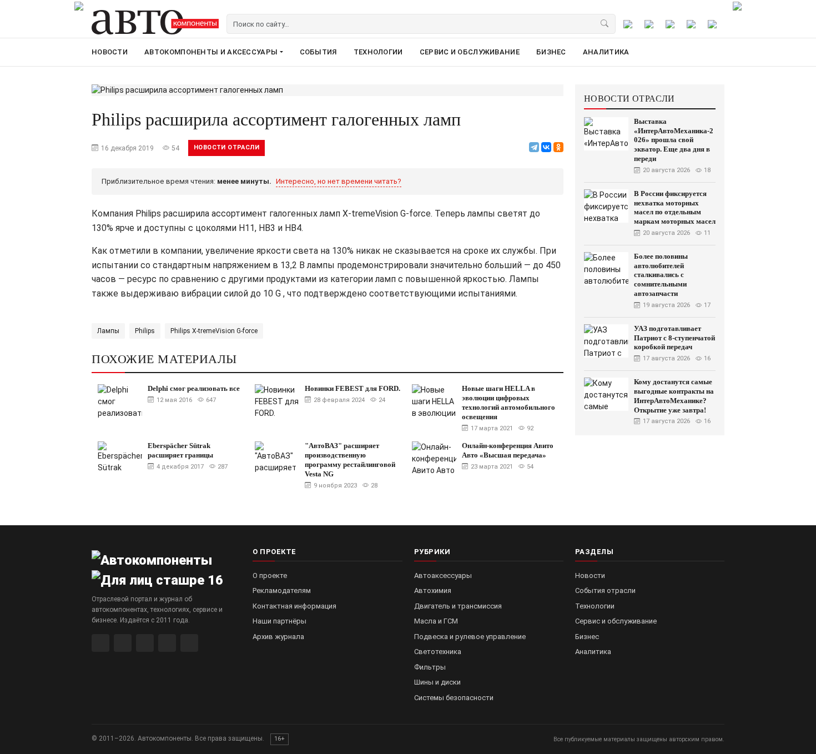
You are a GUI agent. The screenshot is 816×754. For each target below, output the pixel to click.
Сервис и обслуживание (470, 52)
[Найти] (605, 24)
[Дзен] (167, 643)
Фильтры (430, 667)
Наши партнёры (279, 621)
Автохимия (432, 590)
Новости (110, 52)
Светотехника (437, 651)
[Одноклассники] (558, 147)
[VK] (145, 643)
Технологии (378, 52)
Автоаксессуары (443, 575)
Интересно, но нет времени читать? (338, 181)
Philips (145, 331)
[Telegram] (534, 147)
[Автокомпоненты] (155, 22)
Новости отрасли (226, 147)
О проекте (270, 575)
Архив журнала (278, 636)
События (318, 52)
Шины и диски (437, 682)
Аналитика (606, 52)
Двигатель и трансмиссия (458, 606)
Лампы (108, 331)
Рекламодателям (282, 590)
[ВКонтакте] (546, 147)
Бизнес (551, 52)
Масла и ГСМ (436, 621)
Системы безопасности (453, 697)
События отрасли (605, 590)
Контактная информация (294, 606)
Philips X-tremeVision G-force (214, 331)
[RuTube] (100, 643)
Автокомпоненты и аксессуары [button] (211, 52)
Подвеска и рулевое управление (470, 636)
